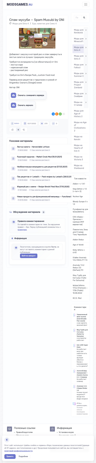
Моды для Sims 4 (20, 23)
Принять (10, 456)
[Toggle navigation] (85, 4)
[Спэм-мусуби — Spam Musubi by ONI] (37, 38)
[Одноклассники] (56, 113)
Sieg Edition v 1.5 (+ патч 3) (80, 190)
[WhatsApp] (60, 113)
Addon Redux (78, 240)
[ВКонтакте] (53, 113)
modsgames (19, 4)
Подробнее (23, 456)
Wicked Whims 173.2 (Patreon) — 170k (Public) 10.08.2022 (80, 289)
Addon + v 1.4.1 (79, 184)
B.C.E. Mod (77, 298)
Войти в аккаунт (29, 256)
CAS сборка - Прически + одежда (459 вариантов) (78, 220)
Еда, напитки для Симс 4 (44, 23)
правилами (22, 230)
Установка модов (66, 432)
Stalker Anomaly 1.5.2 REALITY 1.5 (80, 259)
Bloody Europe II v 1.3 (80, 203)
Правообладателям (24, 432)
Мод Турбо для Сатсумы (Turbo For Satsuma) (79, 277)
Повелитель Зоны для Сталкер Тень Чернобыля (80, 232)
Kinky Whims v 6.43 (79, 251)
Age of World (78, 245)
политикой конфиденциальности (18, 451)
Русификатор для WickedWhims (80, 210)
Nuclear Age (78, 196)
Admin (16, 123)
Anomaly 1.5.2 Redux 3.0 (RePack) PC (78, 267)
